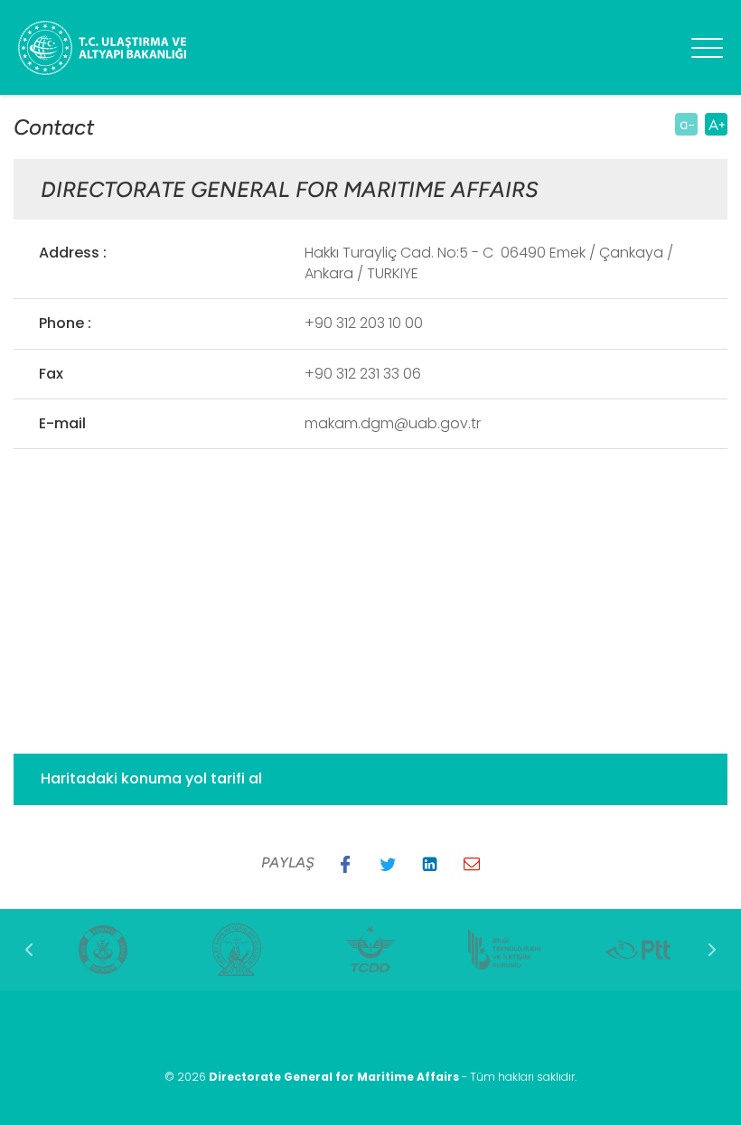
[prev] (29, 950)
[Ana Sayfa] (144, 48)
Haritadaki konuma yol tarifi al (151, 778)
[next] (712, 950)
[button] (345, 864)
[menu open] (707, 48)
